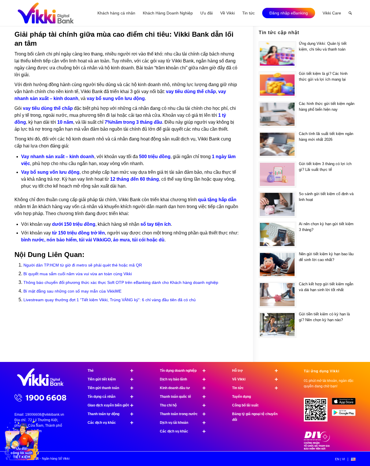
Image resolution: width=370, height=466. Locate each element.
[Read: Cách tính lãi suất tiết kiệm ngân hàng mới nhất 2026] (277, 145)
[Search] (350, 13)
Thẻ (111, 370)
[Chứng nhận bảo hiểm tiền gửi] (317, 448)
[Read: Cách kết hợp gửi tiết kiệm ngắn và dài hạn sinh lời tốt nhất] (277, 295)
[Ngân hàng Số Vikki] (45, 13)
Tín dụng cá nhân (111, 396)
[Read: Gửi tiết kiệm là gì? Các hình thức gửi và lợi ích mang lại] (277, 84)
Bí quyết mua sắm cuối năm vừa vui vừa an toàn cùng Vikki (77, 273)
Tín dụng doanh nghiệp (183, 370)
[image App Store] (346, 403)
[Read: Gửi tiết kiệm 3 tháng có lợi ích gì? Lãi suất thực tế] (277, 175)
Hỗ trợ (255, 370)
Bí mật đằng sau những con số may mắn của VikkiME (72, 291)
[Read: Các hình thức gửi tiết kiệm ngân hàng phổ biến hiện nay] (277, 114)
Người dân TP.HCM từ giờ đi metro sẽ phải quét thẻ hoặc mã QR (82, 265)
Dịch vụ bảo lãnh (183, 379)
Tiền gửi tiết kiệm (111, 379)
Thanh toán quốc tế (183, 396)
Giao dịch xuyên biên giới (111, 405)
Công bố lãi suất (245, 405)
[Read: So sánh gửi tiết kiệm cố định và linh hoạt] (277, 205)
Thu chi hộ (183, 405)
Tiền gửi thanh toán (111, 388)
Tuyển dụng (241, 397)
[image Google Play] (346, 414)
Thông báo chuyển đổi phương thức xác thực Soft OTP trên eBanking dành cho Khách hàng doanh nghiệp (120, 282)
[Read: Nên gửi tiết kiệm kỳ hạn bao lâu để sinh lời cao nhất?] (277, 265)
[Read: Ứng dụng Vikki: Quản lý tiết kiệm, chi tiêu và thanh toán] (277, 54)
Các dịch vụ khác (111, 422)
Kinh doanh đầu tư (183, 388)
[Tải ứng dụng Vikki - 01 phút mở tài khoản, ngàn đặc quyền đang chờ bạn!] (318, 412)
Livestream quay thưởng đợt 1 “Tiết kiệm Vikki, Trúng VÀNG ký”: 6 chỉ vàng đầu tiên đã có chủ (109, 299)
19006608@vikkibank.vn (44, 415)
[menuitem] (116, 13)
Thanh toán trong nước (183, 414)
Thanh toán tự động (111, 414)
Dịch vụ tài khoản (183, 422)
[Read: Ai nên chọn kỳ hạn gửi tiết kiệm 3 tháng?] (277, 235)
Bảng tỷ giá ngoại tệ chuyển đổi (255, 417)
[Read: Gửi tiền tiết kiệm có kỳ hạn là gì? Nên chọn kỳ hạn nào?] (277, 325)
